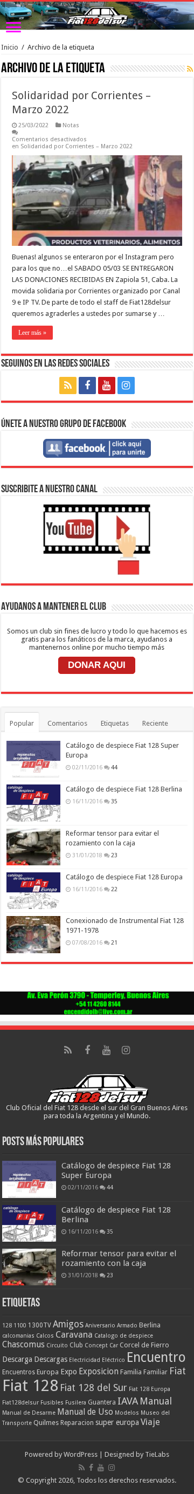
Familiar (155, 1372)
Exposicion (99, 1371)
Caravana (74, 1335)
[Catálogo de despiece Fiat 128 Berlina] (33, 802)
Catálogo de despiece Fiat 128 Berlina (124, 789)
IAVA (127, 1401)
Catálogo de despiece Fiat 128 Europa (124, 877)
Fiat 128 (30, 1385)
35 (114, 801)
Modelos (127, 1412)
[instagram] (126, 385)
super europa (117, 1422)
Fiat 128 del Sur (93, 1387)
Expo (68, 1371)
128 (7, 1325)
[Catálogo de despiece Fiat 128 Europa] (33, 890)
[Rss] (68, 385)
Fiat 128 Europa (149, 1389)
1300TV (39, 1325)
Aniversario (100, 1325)
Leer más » (32, 332)
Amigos (68, 1324)
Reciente (155, 723)
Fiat (177, 1370)
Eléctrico (113, 1360)
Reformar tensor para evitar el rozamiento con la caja (118, 1258)
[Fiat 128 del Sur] (97, 16)
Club (76, 1345)
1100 (19, 1325)
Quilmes (46, 1423)
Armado (127, 1325)
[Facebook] (87, 385)
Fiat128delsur (20, 1402)
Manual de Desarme (29, 1412)
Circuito (57, 1345)
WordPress (81, 1454)
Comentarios (67, 723)
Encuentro (156, 1357)
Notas (71, 125)
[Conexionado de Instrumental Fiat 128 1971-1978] (33, 934)
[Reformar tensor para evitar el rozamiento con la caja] (33, 847)
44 (114, 767)
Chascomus (23, 1345)
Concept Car (101, 1345)
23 (114, 855)
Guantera (102, 1402)
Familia (131, 1372)
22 (114, 889)
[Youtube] (106, 385)
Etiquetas (115, 723)
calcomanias (18, 1335)
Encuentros (18, 1372)
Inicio (9, 47)
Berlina (150, 1325)
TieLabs (157, 1454)
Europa (48, 1372)
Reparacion (77, 1423)
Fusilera (75, 1402)
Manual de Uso (85, 1412)
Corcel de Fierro (144, 1345)
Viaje (150, 1422)
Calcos (45, 1335)
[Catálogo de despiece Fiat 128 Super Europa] (33, 759)
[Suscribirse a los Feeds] (190, 69)
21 (114, 942)
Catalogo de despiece (123, 1335)
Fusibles (52, 1402)
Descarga (17, 1359)
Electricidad (84, 1360)
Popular (22, 723)
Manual (156, 1401)
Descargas (50, 1359)
